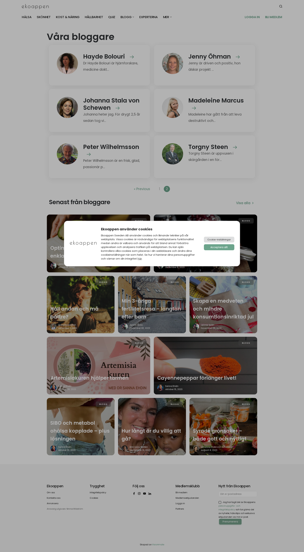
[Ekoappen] (83, 243)
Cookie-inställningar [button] (219, 239)
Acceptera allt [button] (219, 247)
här (140, 258)
